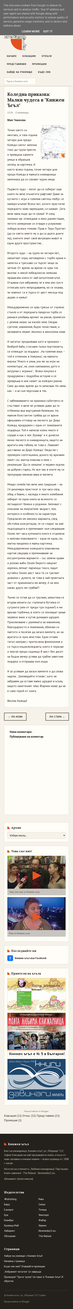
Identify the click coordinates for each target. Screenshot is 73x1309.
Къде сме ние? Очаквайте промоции (24, 1266)
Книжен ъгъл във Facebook (28, 958)
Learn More (31, 31)
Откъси (47, 56)
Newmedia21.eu (46, 1173)
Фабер (42, 1220)
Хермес (43, 1225)
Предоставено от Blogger (17, 1301)
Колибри (8, 1220)
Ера (6, 1215)
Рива (41, 1199)
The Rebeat (29, 1173)
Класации (29, 56)
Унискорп (44, 1215)
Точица (43, 1209)
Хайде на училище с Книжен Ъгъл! (23, 1255)
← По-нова (15, 716)
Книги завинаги (12, 1173)
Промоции (39, 64)
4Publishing (10, 1199)
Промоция (10, 1120)
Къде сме (44, 72)
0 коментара (22, 112)
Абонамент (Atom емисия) (18, 1178)
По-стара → (57, 716)
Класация (10, 1116)
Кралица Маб (11, 1225)
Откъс (26, 1116)
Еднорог (8, 1209)
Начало (12, 56)
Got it (48, 31)
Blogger (44, 1111)
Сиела (42, 1204)
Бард (7, 1204)
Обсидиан (9, 1236)
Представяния (16, 64)
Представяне (45, 1116)
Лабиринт (9, 1230)
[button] (36, 875)
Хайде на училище (19, 72)
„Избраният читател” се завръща (22, 1271)
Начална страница (14, 1261)
